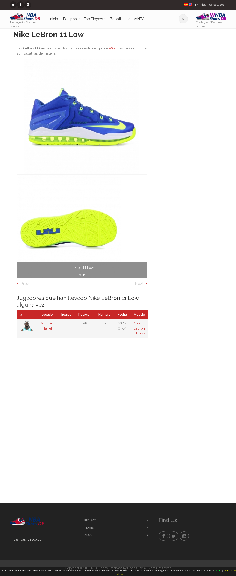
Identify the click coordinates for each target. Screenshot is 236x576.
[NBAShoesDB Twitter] (13, 4)
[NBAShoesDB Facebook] (20, 4)
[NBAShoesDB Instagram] (27, 4)
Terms (89, 527)
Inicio (54, 19)
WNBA (139, 19)
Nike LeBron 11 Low (139, 328)
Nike (112, 48)
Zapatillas (118, 19)
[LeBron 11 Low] (82, 226)
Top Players (93, 19)
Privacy (90, 520)
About (89, 535)
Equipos (70, 19)
